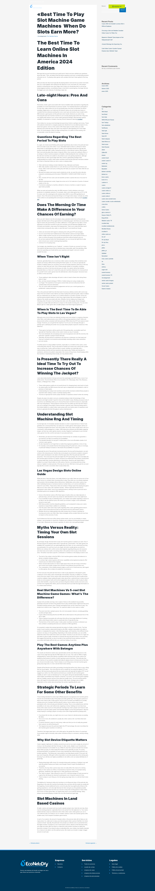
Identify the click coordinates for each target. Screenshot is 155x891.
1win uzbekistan (106, 125)
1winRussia (105, 128)
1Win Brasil (105, 111)
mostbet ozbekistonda (108, 226)
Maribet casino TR (107, 220)
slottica (104, 267)
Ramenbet (104, 256)
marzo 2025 (105, 86)
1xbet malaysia (106, 139)
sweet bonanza (106, 272)
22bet (103, 149)
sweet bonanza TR (107, 275)
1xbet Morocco (106, 141)
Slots (103, 264)
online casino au (106, 234)
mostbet (80, 119)
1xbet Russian (105, 147)
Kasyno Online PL (106, 215)
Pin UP (103, 237)
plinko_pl (104, 250)
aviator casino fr (106, 160)
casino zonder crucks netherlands (111, 201)
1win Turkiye (105, 122)
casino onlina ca (106, 190)
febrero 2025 (105, 88)
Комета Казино (106, 288)
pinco (103, 245)
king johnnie (105, 218)
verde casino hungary (108, 280)
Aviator (104, 155)
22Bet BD (104, 152)
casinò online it (106, 196)
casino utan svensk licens (109, 199)
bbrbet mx (104, 174)
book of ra (104, 179)
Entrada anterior (34, 843)
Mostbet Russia (106, 229)
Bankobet (104, 166)
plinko (103, 248)
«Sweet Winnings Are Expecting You (112, 44)
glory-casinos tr (106, 212)
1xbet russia (105, 144)
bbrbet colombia (106, 171)
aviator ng (104, 163)
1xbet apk (104, 130)
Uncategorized (42, 36)
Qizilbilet (104, 253)
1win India (104, 117)
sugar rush (104, 269)
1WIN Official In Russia (108, 120)
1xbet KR (104, 136)
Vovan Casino (105, 286)
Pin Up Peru (105, 242)
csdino (103, 207)
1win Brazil (104, 114)
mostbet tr (105, 231)
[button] (82, 6)
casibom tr (105, 182)
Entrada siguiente (91, 843)
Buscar (123, 10)
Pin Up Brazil (105, 239)
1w (102, 109)
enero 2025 (105, 91)
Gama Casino (105, 209)
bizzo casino (105, 177)
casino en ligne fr (106, 188)
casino (103, 185)
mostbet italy (105, 223)
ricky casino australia (107, 258)
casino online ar (106, 193)
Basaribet (104, 169)
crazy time (105, 204)
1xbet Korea (105, 133)
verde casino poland (107, 283)
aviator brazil (105, 158)
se (102, 261)
